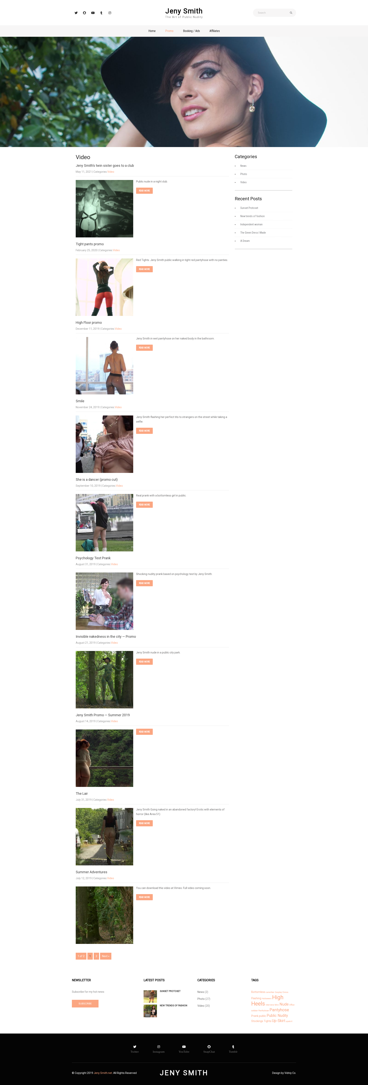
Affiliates (214, 31)
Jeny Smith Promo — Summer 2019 (103, 715)
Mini (277, 1005)
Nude (284, 1004)
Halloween (267, 998)
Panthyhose (263, 1010)
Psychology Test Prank (93, 558)
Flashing (256, 998)
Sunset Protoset (249, 207)
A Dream (245, 240)
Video (110, 171)
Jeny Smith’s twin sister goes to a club (105, 166)
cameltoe (270, 992)
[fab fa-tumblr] (101, 13)
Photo (243, 174)
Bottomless (258, 991)
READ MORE (144, 190)
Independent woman (251, 224)
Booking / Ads (191, 31)
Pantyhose (279, 1009)
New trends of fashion (252, 216)
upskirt (289, 1021)
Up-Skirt (278, 1021)
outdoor (254, 1010)
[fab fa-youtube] (93, 13)
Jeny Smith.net (103, 1072)
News (243, 165)
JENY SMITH (184, 1073)
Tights (267, 1021)
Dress (285, 992)
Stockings (257, 1021)
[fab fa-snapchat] (84, 13)
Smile (80, 401)
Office (292, 1005)
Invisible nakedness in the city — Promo (106, 636)
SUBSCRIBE (85, 1003)
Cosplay (278, 992)
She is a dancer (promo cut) (97, 479)
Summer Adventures (91, 872)
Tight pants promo (90, 244)
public (262, 1015)
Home (152, 31)
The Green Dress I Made (253, 232)
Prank (254, 1015)
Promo (169, 31)
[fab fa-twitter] (76, 13)
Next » (105, 956)
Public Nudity (277, 1015)
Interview (270, 1005)
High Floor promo (89, 323)
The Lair (82, 793)
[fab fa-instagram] (110, 13)
